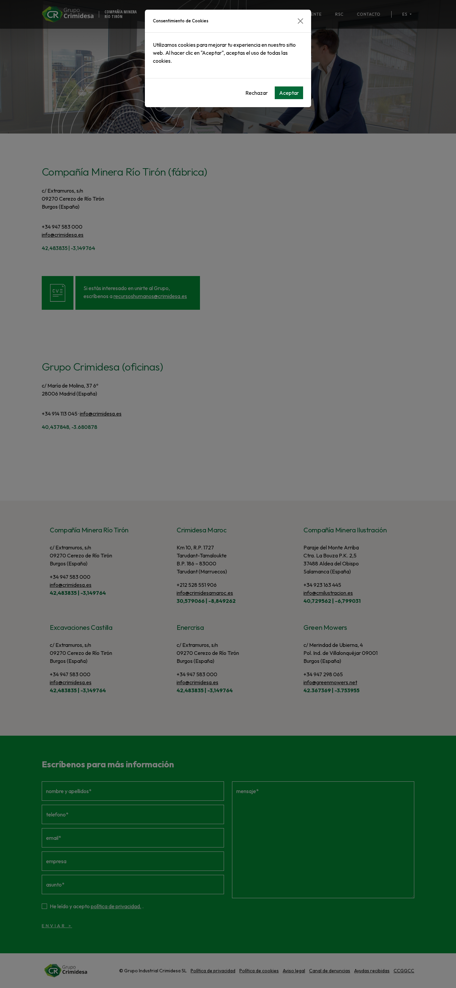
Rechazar (256, 92)
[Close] (300, 21)
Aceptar (289, 92)
